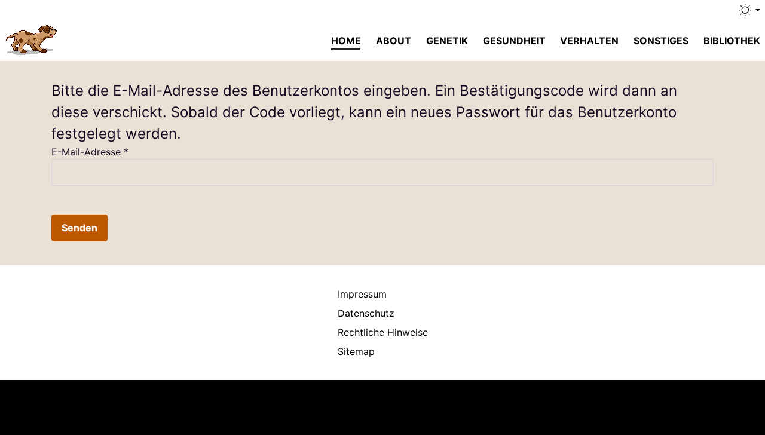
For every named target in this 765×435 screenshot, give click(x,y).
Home (346, 41)
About (393, 41)
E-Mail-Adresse (89, 152)
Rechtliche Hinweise (383, 332)
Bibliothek (731, 41)
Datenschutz (366, 313)
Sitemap (356, 351)
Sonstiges (661, 41)
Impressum (362, 294)
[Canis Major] (33, 38)
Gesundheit (514, 41)
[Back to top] (733, 407)
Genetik (447, 41)
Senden (79, 228)
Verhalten (589, 41)
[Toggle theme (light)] (749, 10)
